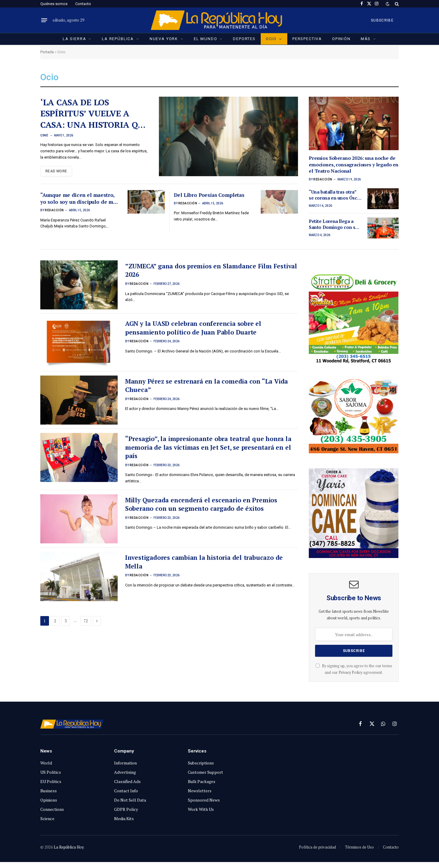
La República (118, 39)
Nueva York (164, 39)
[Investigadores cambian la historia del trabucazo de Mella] (79, 576)
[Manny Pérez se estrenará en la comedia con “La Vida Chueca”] (79, 400)
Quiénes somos (53, 3)
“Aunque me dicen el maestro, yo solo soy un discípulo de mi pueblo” (77, 198)
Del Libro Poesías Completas (209, 194)
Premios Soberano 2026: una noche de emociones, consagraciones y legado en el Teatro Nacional (353, 164)
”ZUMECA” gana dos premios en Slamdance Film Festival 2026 (211, 270)
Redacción (54, 210)
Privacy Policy (350, 672)
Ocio (271, 39)
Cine (44, 135)
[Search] (396, 3)
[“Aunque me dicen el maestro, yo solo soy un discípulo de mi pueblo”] (146, 202)
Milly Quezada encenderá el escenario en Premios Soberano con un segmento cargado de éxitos (201, 504)
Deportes (244, 39)
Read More (56, 171)
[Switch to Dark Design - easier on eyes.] (387, 4)
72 (86, 621)
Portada (47, 52)
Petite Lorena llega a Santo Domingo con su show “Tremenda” (333, 224)
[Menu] (44, 20)
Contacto (83, 3)
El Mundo (205, 39)
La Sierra (74, 39)
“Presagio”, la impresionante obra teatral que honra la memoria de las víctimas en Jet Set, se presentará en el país (208, 447)
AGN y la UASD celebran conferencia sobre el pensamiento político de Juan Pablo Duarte (193, 327)
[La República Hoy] (219, 20)
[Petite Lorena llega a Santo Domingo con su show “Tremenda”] (383, 228)
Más (366, 39)
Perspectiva (307, 39)
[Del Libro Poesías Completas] (279, 202)
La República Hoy (69, 847)
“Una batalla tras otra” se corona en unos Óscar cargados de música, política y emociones (335, 195)
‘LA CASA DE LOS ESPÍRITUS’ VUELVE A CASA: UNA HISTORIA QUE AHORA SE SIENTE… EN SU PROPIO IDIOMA (94, 113)
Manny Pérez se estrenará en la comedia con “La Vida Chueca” (206, 385)
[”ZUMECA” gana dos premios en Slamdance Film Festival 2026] (79, 284)
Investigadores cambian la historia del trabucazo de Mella (204, 561)
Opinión (341, 39)
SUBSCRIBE (382, 20)
